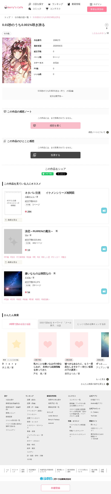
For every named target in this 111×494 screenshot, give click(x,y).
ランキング (57, 4)
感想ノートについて (96, 132)
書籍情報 (76, 4)
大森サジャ (29, 197)
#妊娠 (28, 257)
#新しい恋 (45, 257)
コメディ (30, 452)
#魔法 (63, 257)
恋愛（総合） (32, 400)
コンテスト (55, 8)
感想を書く (55, 125)
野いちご (94, 424)
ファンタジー (32, 414)
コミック (37, 8)
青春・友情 (31, 431)
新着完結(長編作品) (13, 403)
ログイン (98, 4)
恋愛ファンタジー (33, 418)
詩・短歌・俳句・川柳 (35, 455)
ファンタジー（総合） (35, 411)
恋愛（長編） (32, 403)
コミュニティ (10, 430)
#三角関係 (20, 257)
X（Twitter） (95, 412)
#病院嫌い (45, 299)
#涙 (38, 257)
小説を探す (38, 4)
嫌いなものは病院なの (38, 273)
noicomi (51, 423)
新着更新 (9, 417)
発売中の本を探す (54, 400)
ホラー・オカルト (33, 441)
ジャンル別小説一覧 (13, 420)
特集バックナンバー (77, 431)
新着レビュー (10, 413)
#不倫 (6, 257)
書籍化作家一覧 (53, 407)
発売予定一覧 (53, 403)
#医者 (31, 299)
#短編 (25, 299)
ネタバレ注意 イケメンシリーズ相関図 (49, 192)
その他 (29, 459)
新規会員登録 (96, 9)
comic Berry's (53, 416)
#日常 (12, 299)
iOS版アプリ (95, 400)
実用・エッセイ (32, 422)
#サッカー (55, 257)
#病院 (18, 299)
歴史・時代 (31, 444)
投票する (55, 155)
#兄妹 (6, 299)
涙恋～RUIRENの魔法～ (39, 231)
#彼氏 (37, 299)
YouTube (94, 416)
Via (26, 235)
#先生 (12, 257)
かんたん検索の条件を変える (93, 384)
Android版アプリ (96, 403)
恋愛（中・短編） (33, 407)
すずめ (28, 278)
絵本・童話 (31, 448)
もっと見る (100, 379)
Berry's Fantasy (54, 419)
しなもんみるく (98, 33)
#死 (34, 257)
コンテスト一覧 (75, 400)
